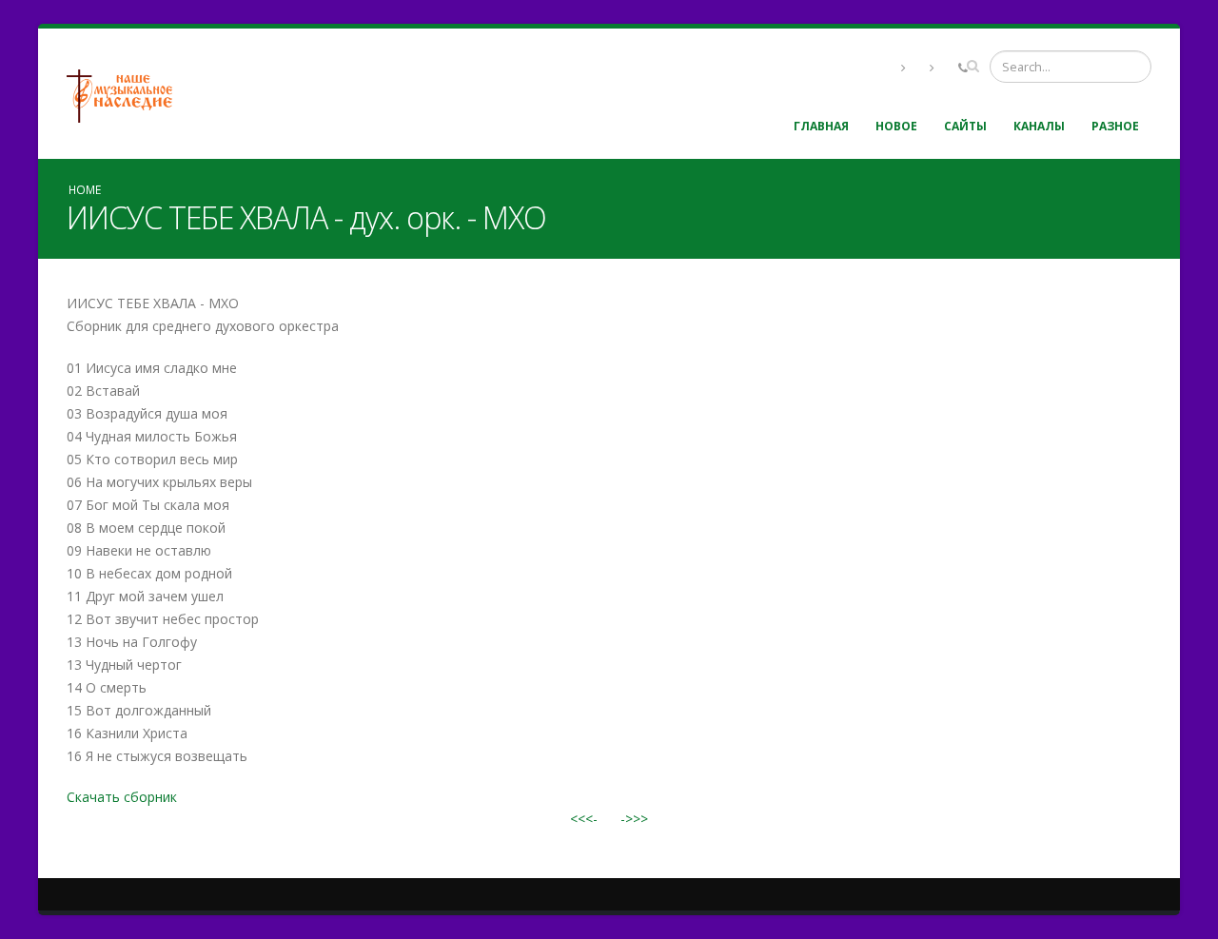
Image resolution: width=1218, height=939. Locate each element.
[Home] (127, 94)
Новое (896, 126)
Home (85, 189)
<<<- (584, 819)
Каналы (1039, 126)
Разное (1115, 126)
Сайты (965, 126)
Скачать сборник (122, 797)
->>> (634, 819)
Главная (821, 126)
